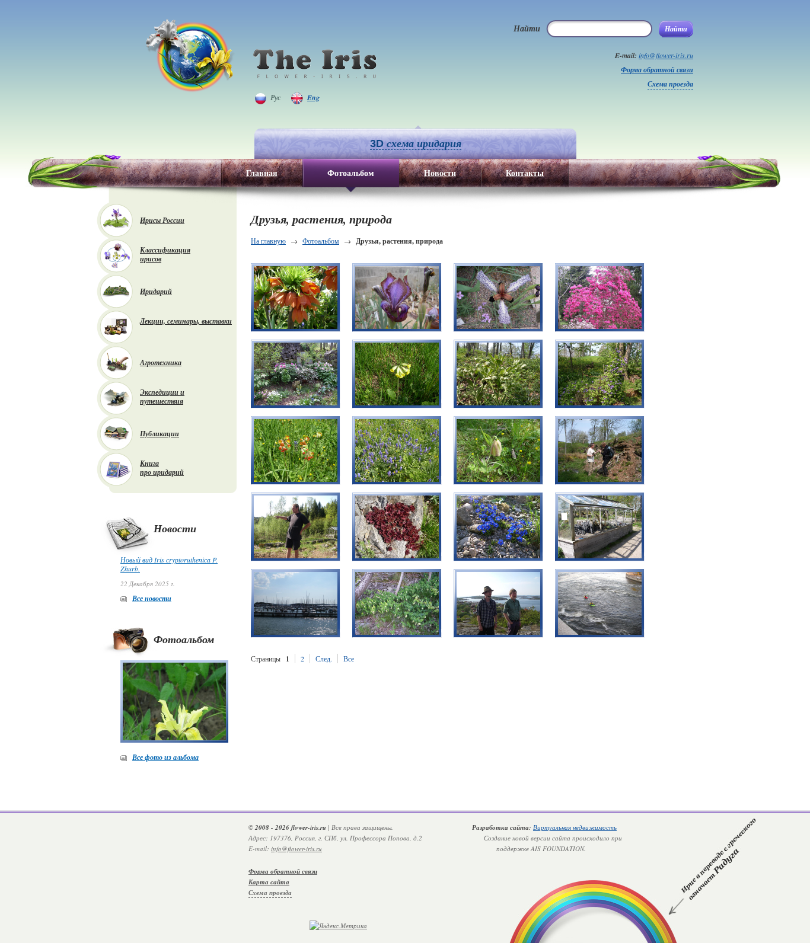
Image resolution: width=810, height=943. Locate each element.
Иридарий (156, 291)
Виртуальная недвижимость (575, 827)
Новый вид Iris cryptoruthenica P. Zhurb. (169, 564)
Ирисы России (162, 220)
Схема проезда (670, 84)
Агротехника (160, 362)
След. (323, 658)
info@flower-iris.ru (666, 55)
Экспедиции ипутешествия (162, 396)
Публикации (159, 434)
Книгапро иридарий (162, 467)
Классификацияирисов (165, 254)
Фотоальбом (320, 240)
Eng (313, 97)
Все (348, 658)
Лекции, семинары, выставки (186, 321)
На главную (268, 240)
